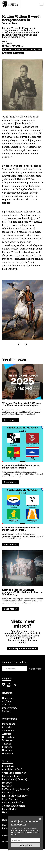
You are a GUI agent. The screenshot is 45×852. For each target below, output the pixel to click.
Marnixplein (8, 724)
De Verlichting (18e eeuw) (15, 789)
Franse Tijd (8, 793)
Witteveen (7, 740)
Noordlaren (8, 753)
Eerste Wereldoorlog (13, 802)
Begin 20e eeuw (10, 799)
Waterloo (7, 53)
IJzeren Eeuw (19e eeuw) (15, 796)
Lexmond (7, 747)
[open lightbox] (22, 85)
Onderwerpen (9, 708)
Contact (6, 711)
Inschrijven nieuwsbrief (22, 648)
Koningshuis (35, 49)
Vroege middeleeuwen (14, 773)
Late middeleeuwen (12, 776)
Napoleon (18, 53)
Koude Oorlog (9, 809)
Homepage (8, 698)
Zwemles (7, 727)
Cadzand (6, 744)
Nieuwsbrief (8, 737)
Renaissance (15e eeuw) (14, 779)
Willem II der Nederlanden (15, 49)
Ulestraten (7, 750)
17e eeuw (7, 786)
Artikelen (7, 701)
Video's (6, 704)
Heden (5, 812)
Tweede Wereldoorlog (13, 806)
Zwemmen (8, 730)
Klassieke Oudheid (12, 769)
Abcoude (6, 734)
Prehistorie (8, 766)
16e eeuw (7, 783)
